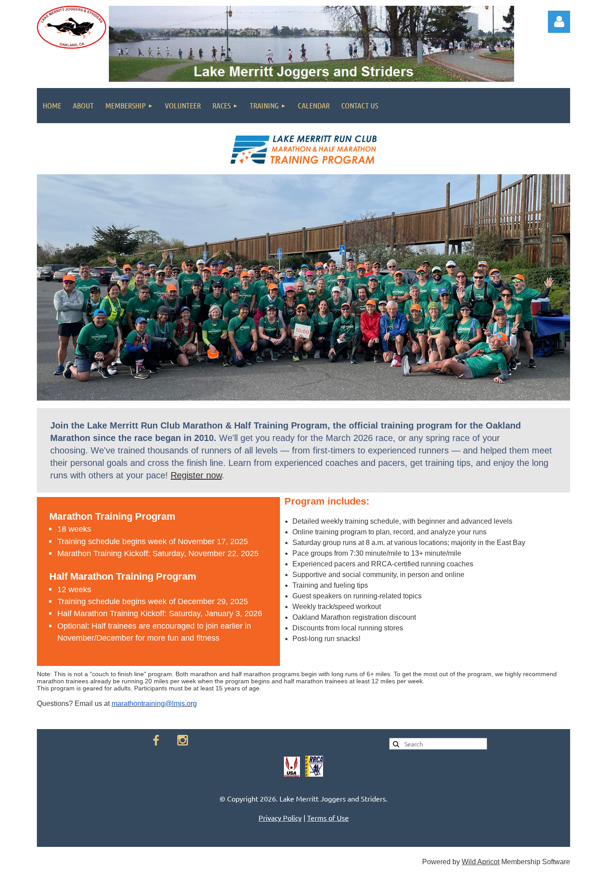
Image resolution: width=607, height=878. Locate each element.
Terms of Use (328, 817)
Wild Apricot (480, 862)
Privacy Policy (280, 817)
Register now (196, 475)
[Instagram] (183, 740)
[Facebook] (156, 740)
